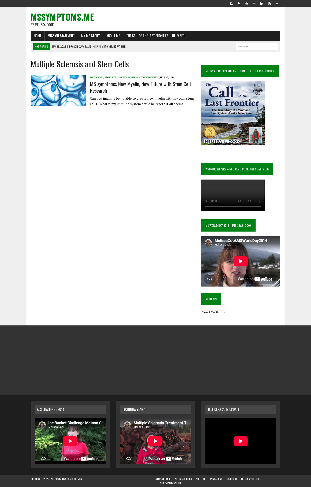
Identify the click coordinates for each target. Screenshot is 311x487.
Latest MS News (129, 77)
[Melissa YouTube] (269, 2)
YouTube (201, 479)
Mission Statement (61, 35)
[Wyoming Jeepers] (246, 2)
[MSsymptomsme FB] (277, 2)
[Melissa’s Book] (238, 2)
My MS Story (90, 35)
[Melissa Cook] (231, 2)
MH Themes (76, 479)
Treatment (149, 77)
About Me (113, 35)
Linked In (232, 479)
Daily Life (96, 77)
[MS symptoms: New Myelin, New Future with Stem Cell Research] (58, 103)
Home (37, 35)
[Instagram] (254, 2)
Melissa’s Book (183, 479)
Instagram (216, 479)
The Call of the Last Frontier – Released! (155, 35)
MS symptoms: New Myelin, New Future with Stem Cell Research (140, 87)
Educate (110, 77)
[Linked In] (261, 2)
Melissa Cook (163, 479)
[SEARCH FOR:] (257, 45)
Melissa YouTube (250, 479)
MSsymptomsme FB (170, 483)
